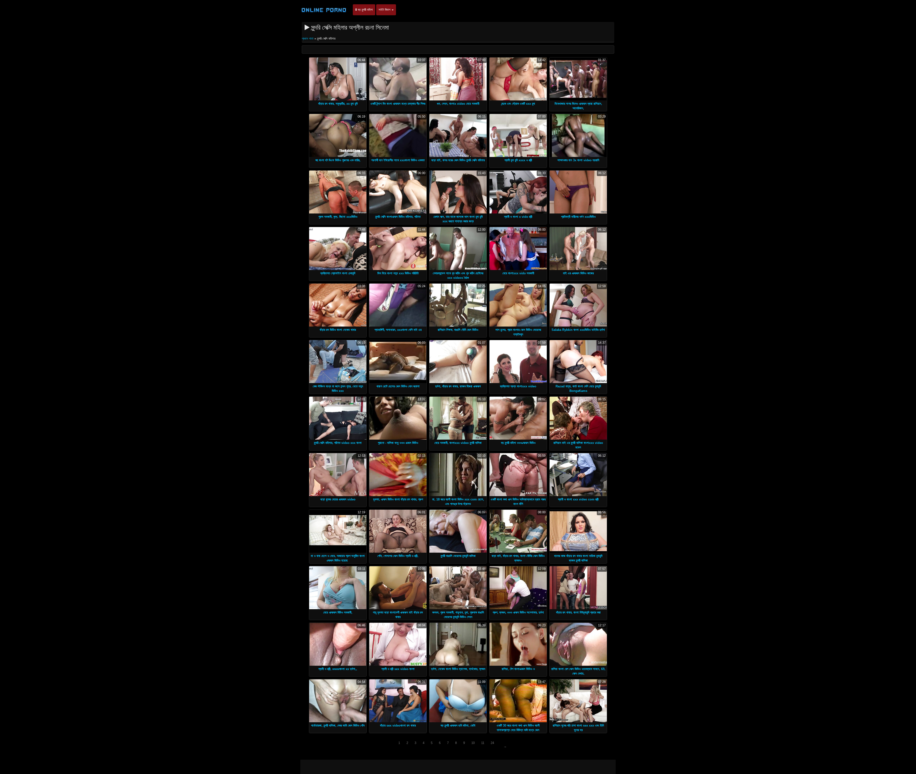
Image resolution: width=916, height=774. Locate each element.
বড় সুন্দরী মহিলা (365, 9)
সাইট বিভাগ (385, 9)
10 (473, 743)
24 (492, 743)
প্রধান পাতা (308, 38)
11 (482, 743)
